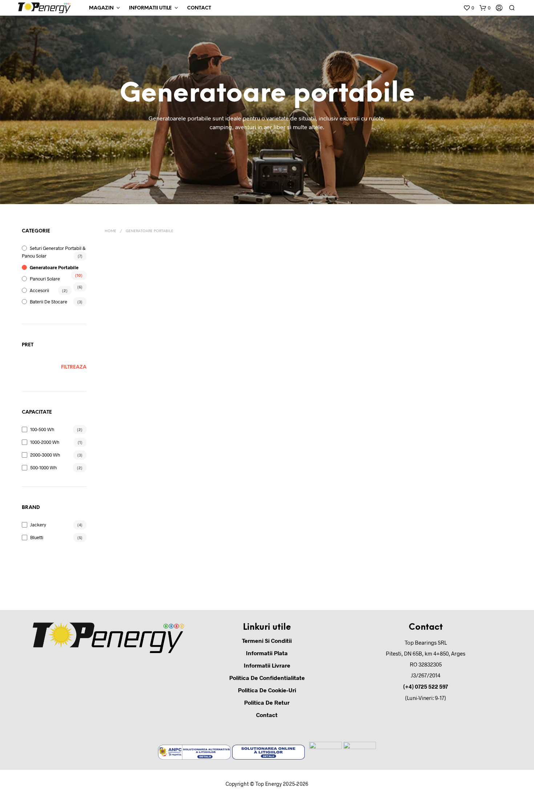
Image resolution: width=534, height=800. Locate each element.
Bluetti (36, 537)
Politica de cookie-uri (267, 689)
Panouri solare (45, 279)
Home (110, 231)
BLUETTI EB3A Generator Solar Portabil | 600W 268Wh (481, 338)
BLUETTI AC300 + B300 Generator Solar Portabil (198, 338)
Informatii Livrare (267, 665)
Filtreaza (73, 367)
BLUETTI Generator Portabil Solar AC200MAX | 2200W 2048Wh (270, 340)
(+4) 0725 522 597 (425, 686)
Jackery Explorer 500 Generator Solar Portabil (343, 463)
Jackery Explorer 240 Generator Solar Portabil (273, 463)
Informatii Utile (150, 8)
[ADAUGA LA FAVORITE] (135, 317)
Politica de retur (267, 702)
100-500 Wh (42, 429)
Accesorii (39, 290)
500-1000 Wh (43, 467)
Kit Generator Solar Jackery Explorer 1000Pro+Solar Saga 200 (133, 340)
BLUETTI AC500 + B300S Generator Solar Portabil (338, 338)
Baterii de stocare (48, 302)
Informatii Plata (267, 652)
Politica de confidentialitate (267, 677)
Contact (199, 8)
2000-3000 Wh (45, 455)
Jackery (38, 525)
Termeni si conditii (267, 640)
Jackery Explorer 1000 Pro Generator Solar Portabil (199, 463)
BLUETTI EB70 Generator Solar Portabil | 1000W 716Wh (134, 463)
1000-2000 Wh (44, 442)
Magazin (101, 8)
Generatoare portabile (54, 267)
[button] (468, 8)
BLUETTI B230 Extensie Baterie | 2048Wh (412, 338)
